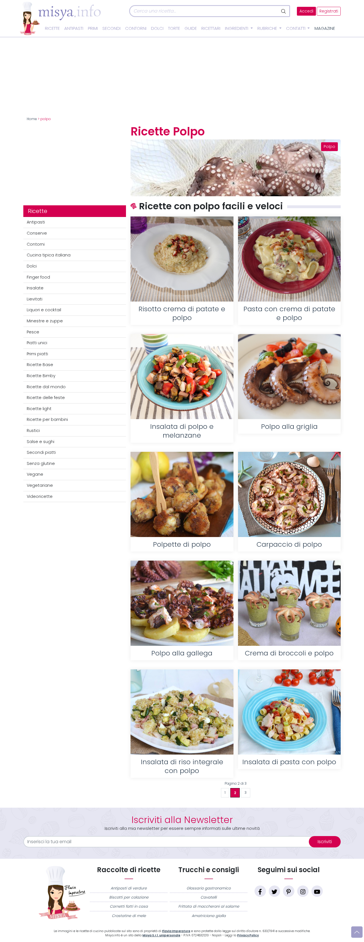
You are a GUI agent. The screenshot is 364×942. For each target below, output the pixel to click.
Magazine (325, 28)
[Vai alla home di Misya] (60, 18)
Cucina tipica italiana (49, 255)
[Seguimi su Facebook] (260, 891)
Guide (191, 28)
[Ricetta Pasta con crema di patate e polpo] (289, 259)
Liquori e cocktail (44, 309)
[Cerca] (284, 11)
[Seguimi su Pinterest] (288, 891)
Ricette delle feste (46, 397)
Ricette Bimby (41, 375)
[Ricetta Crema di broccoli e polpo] (289, 603)
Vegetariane (40, 485)
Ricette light (39, 408)
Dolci (157, 28)
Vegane (35, 474)
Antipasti (73, 28)
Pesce (33, 332)
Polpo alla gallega (181, 653)
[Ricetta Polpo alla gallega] (182, 603)
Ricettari (210, 28)
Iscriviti (325, 841)
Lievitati (34, 299)
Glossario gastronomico (209, 888)
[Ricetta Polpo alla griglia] (289, 376)
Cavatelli (208, 897)
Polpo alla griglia (289, 426)
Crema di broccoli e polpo (289, 653)
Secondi (111, 28)
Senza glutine (41, 463)
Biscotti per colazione (128, 897)
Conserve (37, 233)
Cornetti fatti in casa (129, 906)
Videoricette (40, 496)
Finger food (38, 277)
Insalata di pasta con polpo (289, 762)
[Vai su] (357, 932)
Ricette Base (40, 364)
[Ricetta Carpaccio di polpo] (289, 494)
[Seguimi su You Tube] (317, 891)
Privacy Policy (248, 935)
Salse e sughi (40, 441)
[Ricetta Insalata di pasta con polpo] (289, 712)
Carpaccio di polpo (289, 544)
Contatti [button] (296, 28)
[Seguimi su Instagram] (303, 891)
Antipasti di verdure (129, 888)
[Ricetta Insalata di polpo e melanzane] (182, 376)
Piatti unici (37, 342)
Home (32, 119)
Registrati (328, 11)
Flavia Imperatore (176, 931)
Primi (93, 28)
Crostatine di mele (129, 916)
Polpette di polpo (182, 544)
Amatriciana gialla (209, 916)
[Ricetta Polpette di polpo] (182, 494)
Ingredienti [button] (237, 28)
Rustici (33, 430)
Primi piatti (37, 353)
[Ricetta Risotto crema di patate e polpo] (182, 259)
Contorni (135, 28)
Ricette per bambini (47, 419)
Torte (174, 28)
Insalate (35, 288)
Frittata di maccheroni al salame (208, 906)
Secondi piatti (41, 452)
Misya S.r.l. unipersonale (161, 935)
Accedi (306, 11)
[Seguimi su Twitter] (274, 891)
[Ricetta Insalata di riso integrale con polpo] (182, 712)
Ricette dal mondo (46, 386)
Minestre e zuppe (45, 320)
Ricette (52, 28)
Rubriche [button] (267, 28)
